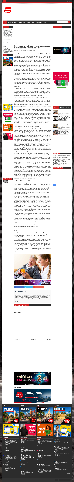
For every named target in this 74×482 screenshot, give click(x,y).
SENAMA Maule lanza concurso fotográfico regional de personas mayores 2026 (7, 45)
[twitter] (60, 1)
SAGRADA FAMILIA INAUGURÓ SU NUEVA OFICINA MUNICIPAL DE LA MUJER (10, 468)
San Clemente (7, 455)
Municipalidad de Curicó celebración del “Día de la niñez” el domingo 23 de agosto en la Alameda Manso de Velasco (7, 41)
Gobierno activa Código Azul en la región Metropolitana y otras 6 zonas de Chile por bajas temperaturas (61, 470)
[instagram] (65, 1)
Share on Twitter (29, 287)
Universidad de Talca (25, 439)
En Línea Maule (41, 439)
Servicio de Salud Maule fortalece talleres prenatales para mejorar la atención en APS (27, 462)
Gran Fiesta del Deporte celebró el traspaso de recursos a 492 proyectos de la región (28, 446)
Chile (27, 50)
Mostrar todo (34, 475)
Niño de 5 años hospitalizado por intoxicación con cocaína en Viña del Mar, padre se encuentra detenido (44, 447)
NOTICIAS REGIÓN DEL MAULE (12, 22)
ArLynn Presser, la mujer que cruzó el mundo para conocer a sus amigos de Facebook (61, 164)
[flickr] (62, 1)
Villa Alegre (7, 450)
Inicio (5, 22)
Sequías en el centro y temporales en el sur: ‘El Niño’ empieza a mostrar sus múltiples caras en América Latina (62, 448)
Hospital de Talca (24, 454)
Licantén (6, 464)
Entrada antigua (48, 339)
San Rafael (6, 460)
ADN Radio (57, 468)
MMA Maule (23, 466)
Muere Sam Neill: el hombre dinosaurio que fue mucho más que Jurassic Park (60, 158)
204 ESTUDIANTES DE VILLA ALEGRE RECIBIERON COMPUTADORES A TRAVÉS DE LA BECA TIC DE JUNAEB (11, 452)
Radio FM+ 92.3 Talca (30, 22)
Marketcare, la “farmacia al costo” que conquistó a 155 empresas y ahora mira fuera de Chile (62, 453)
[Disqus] (32, 356)
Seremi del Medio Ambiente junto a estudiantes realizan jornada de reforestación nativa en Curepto (26, 468)
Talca (5, 439)
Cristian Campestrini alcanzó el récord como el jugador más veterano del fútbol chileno (44, 461)
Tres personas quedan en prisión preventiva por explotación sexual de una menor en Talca (44, 455)
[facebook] (58, 1)
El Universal (57, 457)
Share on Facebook (20, 287)
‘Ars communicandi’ (58, 465)
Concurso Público (7, 461)
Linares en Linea (41, 469)
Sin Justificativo (22, 22)
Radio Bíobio (57, 441)
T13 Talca (40, 453)
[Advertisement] (49, 12)
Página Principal (33, 339)
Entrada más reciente (17, 339)
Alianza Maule (40, 450)
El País (56, 464)
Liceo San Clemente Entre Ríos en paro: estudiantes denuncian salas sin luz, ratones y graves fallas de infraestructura (7, 36)
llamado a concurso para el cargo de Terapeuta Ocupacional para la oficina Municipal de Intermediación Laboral (11, 457)
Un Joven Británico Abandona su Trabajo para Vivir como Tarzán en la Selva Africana (61, 160)
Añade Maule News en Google (41, 22)
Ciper (56, 461)
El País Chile (57, 446)
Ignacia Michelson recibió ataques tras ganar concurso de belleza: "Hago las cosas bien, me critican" (62, 443)
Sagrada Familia (7, 466)
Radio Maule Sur (41, 464)
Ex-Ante (56, 451)
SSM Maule (23, 460)
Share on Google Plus (39, 287)
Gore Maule (23, 444)
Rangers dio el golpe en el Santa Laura (44, 451)
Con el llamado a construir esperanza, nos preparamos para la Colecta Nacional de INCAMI (28, 451)
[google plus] (69, 1)
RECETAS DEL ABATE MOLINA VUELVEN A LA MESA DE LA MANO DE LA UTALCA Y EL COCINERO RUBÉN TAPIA (45, 466)
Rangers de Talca (24, 471)
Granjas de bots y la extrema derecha (61, 462)
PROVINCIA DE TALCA (31, 50)
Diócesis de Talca (24, 449)
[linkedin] (67, 1)
